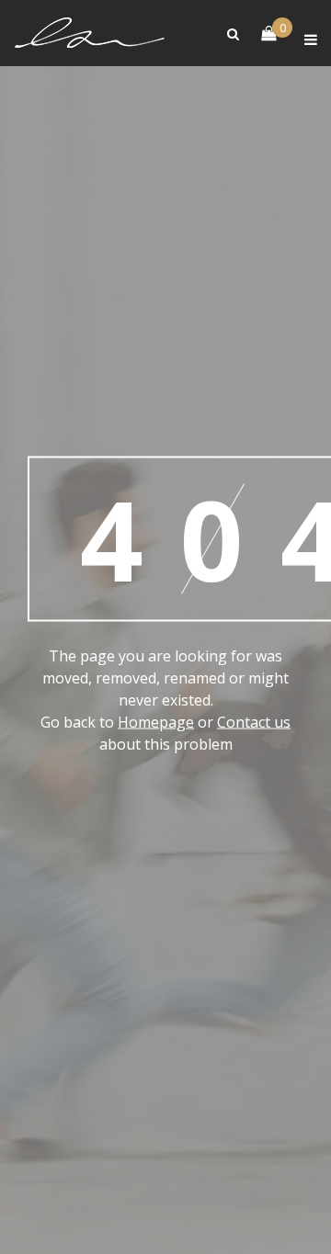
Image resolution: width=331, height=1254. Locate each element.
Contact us (254, 724)
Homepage (156, 724)
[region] (165, 1095)
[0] (259, 35)
